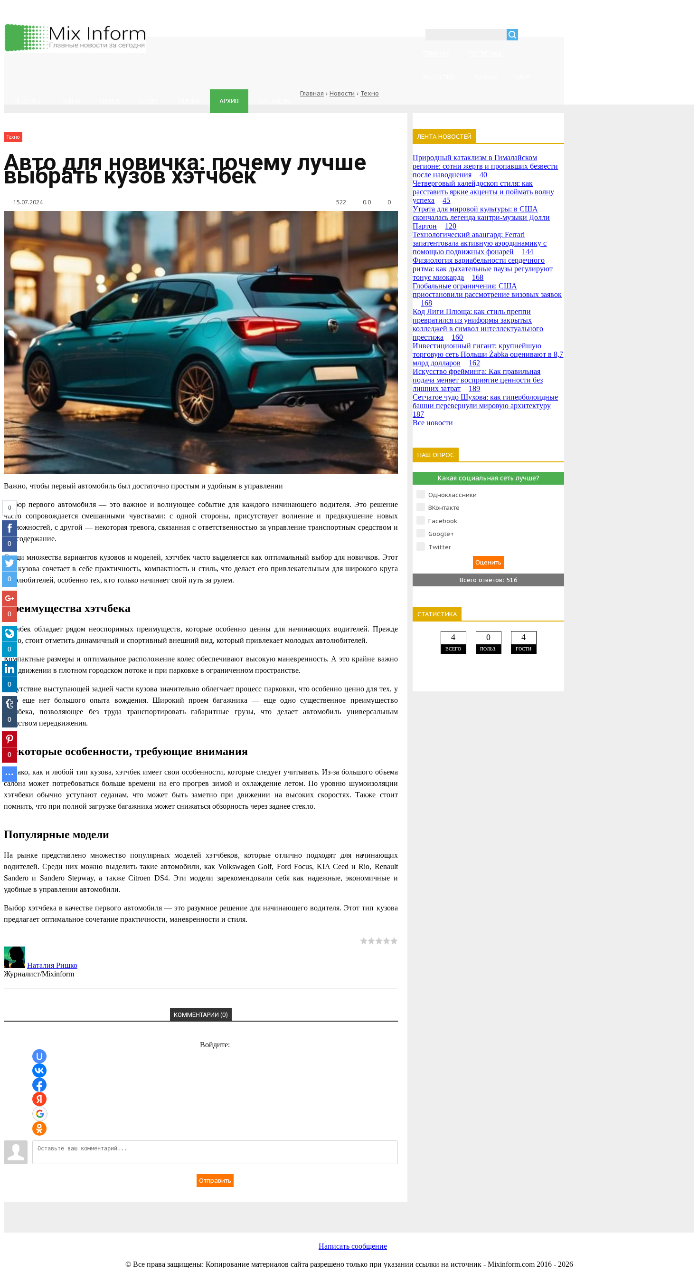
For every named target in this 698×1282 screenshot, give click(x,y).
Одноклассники (452, 495)
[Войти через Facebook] (39, 1085)
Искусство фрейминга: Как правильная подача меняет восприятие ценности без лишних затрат (478, 379)
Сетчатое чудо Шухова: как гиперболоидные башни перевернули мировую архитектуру (485, 405)
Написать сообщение (353, 1246)
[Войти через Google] (39, 1113)
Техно (369, 93)
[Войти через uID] (39, 1056)
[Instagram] (360, 1212)
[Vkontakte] (132, 1212)
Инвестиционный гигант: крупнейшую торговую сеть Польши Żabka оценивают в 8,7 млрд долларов (488, 354)
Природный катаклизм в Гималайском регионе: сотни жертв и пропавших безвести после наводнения (485, 166)
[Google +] (435, 1212)
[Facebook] (208, 1212)
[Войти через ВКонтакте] (39, 1070)
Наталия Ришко (52, 965)
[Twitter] (284, 1212)
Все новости (433, 423)
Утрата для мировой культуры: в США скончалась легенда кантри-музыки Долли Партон (481, 217)
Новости (342, 93)
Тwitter (439, 547)
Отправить (215, 1181)
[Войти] (530, 36)
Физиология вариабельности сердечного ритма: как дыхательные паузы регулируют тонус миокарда (483, 268)
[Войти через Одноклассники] (39, 1128)
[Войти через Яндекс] (39, 1099)
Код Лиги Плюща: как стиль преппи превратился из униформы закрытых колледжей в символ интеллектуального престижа (478, 324)
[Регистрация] (552, 36)
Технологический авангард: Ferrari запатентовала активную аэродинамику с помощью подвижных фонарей (480, 243)
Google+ (441, 534)
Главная (312, 93)
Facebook (442, 521)
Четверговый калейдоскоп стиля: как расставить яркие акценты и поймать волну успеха (483, 191)
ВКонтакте (444, 508)
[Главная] (75, 50)
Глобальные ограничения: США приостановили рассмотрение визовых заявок (487, 294)
